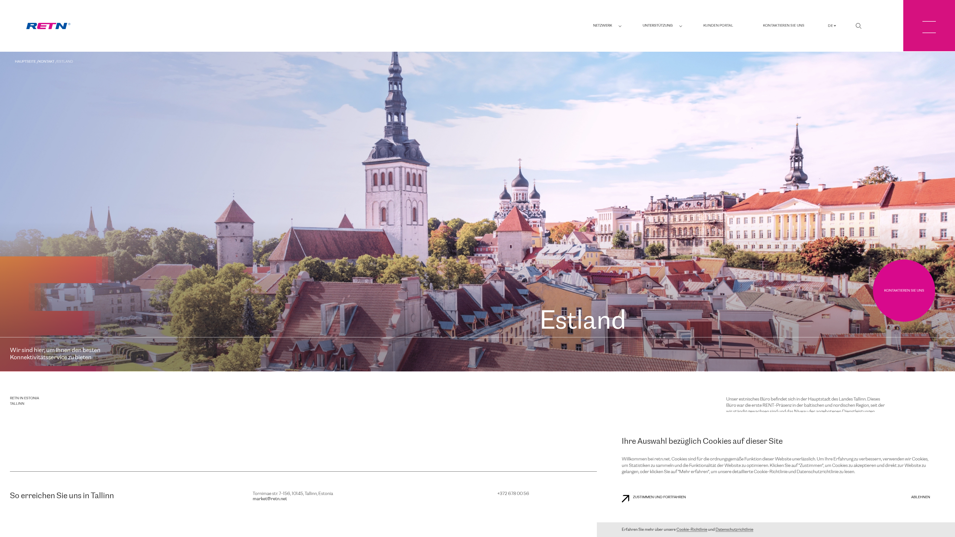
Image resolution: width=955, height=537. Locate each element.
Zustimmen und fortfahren (659, 497)
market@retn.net (270, 499)
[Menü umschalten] (929, 25)
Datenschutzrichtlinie (734, 530)
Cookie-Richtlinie (691, 530)
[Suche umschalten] (858, 26)
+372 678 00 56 (513, 494)
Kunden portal (718, 25)
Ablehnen (920, 497)
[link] (48, 26)
